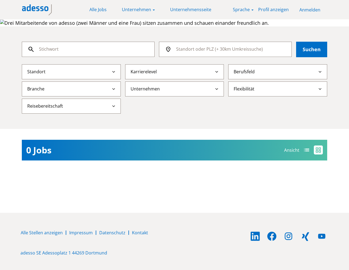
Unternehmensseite (190, 10)
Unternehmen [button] (137, 10)
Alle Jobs (98, 10)
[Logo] (37, 10)
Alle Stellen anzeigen (42, 233)
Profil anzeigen (273, 10)
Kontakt (140, 233)
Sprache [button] (242, 10)
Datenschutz (112, 233)
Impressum (81, 233)
